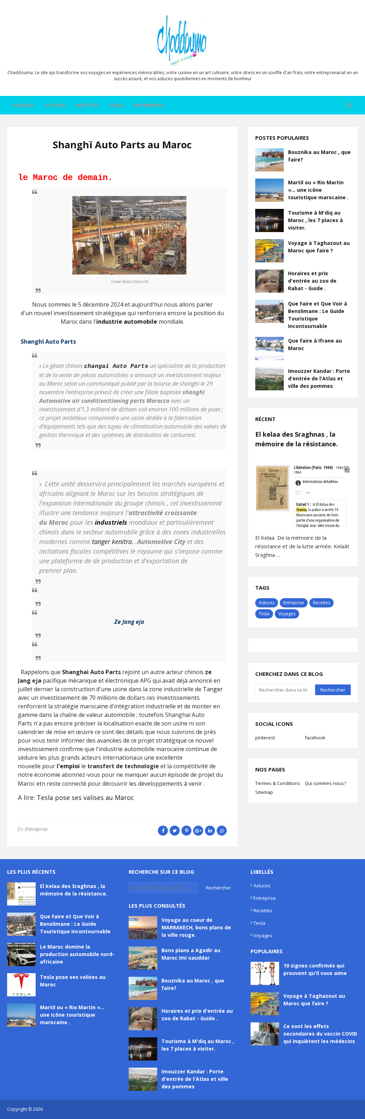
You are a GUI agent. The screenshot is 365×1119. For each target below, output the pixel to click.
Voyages (286, 614)
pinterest (265, 737)
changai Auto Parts (116, 366)
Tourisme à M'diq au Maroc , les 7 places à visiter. (315, 220)
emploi (70, 766)
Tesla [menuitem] (116, 105)
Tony (109, 160)
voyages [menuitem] (23, 105)
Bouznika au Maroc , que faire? (319, 156)
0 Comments (133, 160)
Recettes (321, 603)
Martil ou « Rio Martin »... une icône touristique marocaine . (318, 190)
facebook (315, 737)
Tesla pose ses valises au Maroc (85, 797)
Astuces (266, 603)
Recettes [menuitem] (87, 105)
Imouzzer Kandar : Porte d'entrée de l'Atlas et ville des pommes (319, 378)
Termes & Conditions (277, 783)
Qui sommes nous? (325, 783)
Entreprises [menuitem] (149, 105)
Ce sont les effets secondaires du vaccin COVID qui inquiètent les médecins (320, 1033)
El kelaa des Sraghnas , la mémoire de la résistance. (296, 439)
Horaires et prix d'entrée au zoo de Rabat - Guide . (312, 281)
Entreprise (36, 829)
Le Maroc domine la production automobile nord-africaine (77, 954)
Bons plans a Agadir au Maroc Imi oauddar (190, 954)
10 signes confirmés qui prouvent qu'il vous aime (315, 969)
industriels (111, 522)
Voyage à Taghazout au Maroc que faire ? (319, 247)
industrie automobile (126, 321)
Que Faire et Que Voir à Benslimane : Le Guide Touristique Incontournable (317, 314)
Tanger (213, 689)
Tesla (264, 614)
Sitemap (264, 792)
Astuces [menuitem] (55, 105)
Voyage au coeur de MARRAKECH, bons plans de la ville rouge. (196, 927)
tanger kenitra (112, 541)
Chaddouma (56, 1109)
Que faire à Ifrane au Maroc (315, 344)
